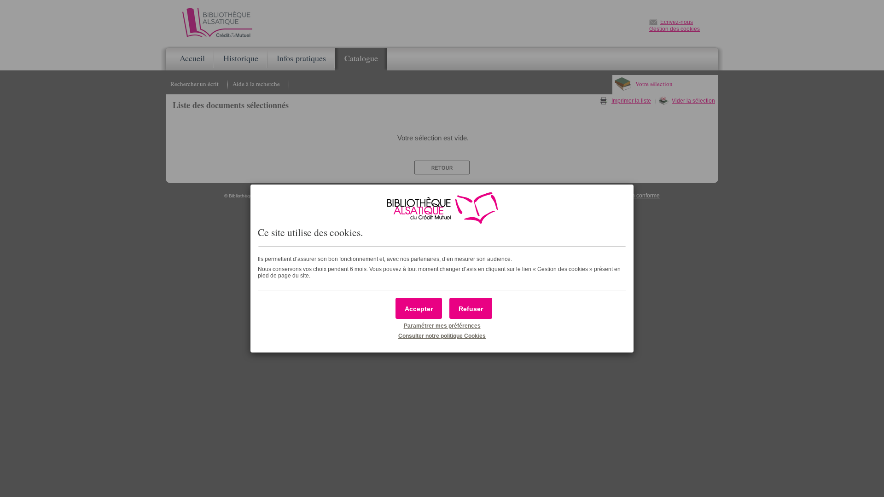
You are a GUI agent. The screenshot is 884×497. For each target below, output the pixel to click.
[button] (418, 308)
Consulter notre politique (442, 336)
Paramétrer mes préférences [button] (442, 326)
